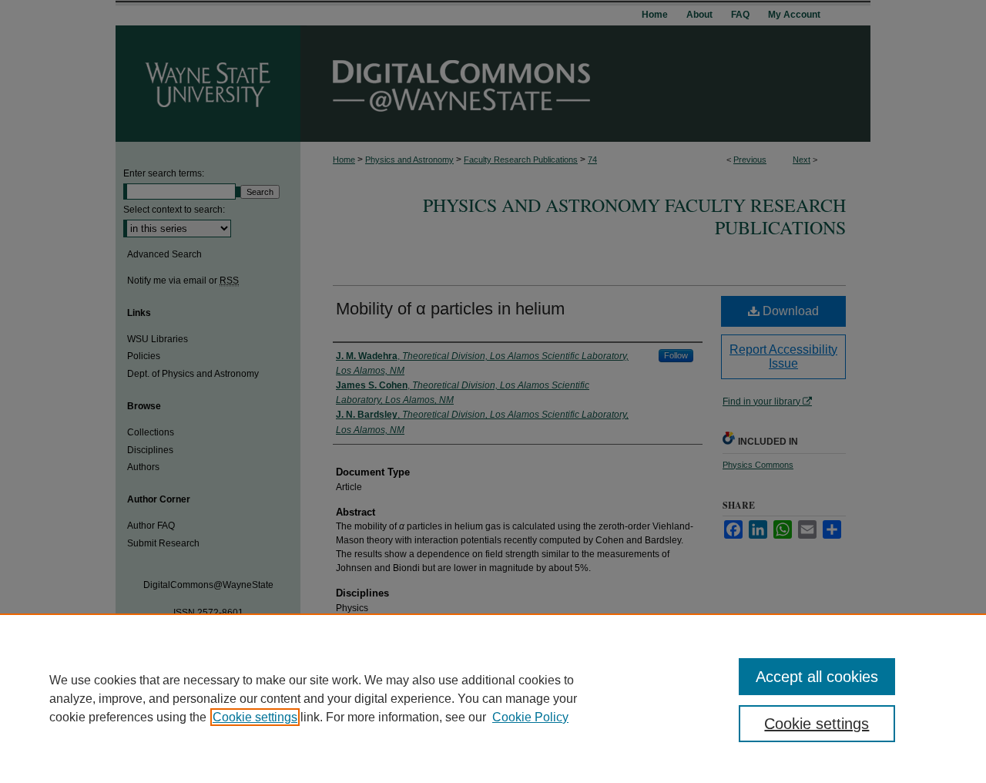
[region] (493, 698)
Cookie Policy (530, 717)
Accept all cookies (817, 676)
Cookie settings (255, 717)
